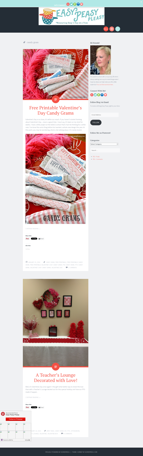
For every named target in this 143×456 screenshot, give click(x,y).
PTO (68, 431)
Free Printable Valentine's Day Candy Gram (46, 265)
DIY (65, 431)
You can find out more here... (105, 84)
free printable (60, 262)
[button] (27, 439)
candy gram (50, 262)
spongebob (75, 431)
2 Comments (72, 267)
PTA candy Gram (68, 265)
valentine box (53, 434)
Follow (96, 122)
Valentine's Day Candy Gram (40, 267)
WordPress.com (91, 452)
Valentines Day (57, 267)
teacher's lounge (32, 434)
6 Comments (68, 434)
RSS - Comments (98, 159)
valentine (43, 434)
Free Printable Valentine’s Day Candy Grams (55, 110)
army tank (50, 431)
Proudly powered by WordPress (57, 452)
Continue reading (33, 229)
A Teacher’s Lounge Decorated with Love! (55, 377)
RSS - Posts (96, 157)
